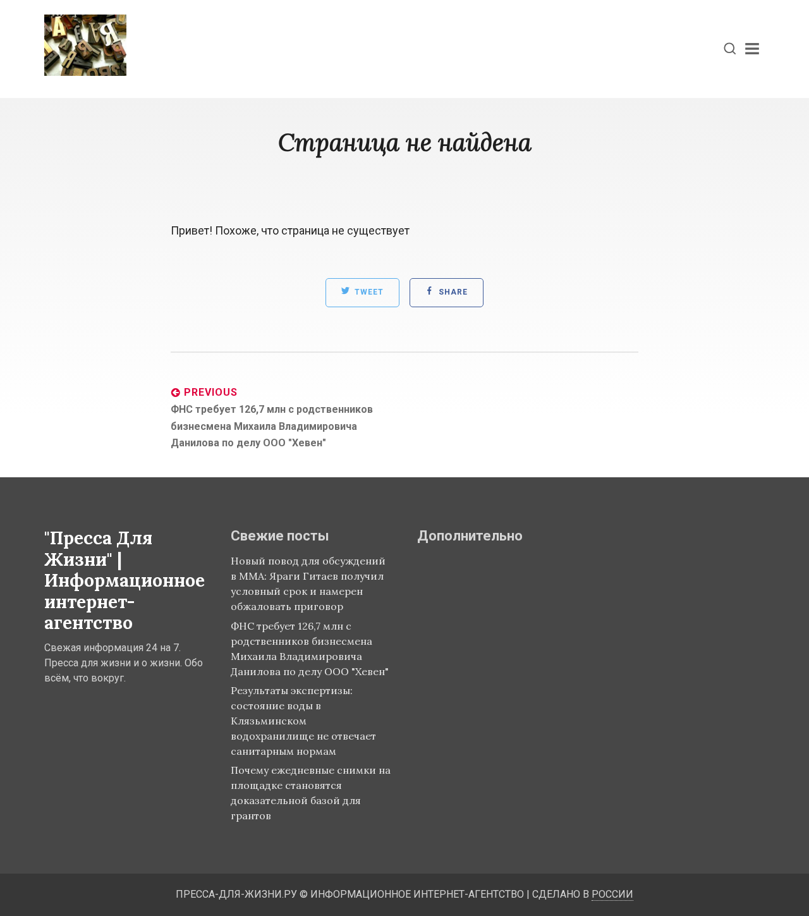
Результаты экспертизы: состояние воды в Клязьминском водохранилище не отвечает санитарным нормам (303, 720)
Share (452, 292)
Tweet (368, 292)
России (612, 894)
